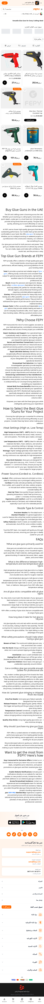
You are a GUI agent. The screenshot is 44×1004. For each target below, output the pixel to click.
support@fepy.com (33, 852)
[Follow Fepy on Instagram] (25, 834)
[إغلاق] (41, 3)
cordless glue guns (18, 285)
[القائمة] (41, 9)
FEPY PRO (12, 793)
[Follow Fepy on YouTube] (9, 834)
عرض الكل (7, 907)
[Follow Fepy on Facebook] (35, 834)
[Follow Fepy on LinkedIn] (19, 834)
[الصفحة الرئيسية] (37, 9)
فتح (5, 3)
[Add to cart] (5, 82)
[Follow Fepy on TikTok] (14, 834)
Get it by (15, 78)
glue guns (29, 234)
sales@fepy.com (34, 862)
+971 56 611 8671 (34, 871)
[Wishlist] (24, 52)
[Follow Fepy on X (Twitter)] (30, 834)
